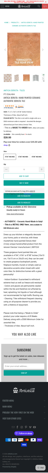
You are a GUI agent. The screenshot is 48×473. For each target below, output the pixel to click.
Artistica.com (12, 454)
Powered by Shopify (9, 467)
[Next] (43, 49)
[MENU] (1, 6)
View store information (15, 214)
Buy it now (24, 183)
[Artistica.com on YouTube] (34, 427)
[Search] (39, 6)
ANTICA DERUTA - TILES (14, 90)
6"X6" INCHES (23, 157)
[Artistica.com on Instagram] (22, 427)
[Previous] (5, 49)
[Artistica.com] (24, 6)
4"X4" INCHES (10, 157)
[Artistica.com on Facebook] (17, 427)
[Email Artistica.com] (13, 427)
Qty (5, 164)
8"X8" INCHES (36, 157)
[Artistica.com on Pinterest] (26, 427)
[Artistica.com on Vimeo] (30, 427)
